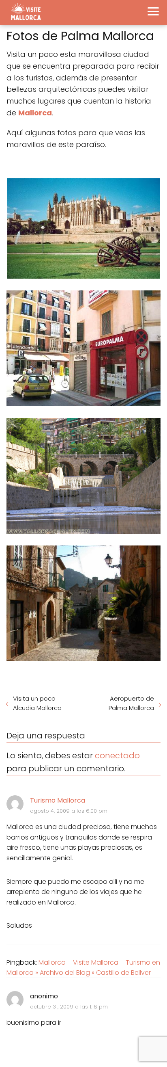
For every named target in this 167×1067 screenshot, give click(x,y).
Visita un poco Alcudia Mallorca (37, 703)
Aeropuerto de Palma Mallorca (131, 703)
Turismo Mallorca (57, 800)
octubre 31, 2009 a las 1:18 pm (69, 1007)
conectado (117, 755)
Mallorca (35, 113)
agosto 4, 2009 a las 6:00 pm (68, 811)
